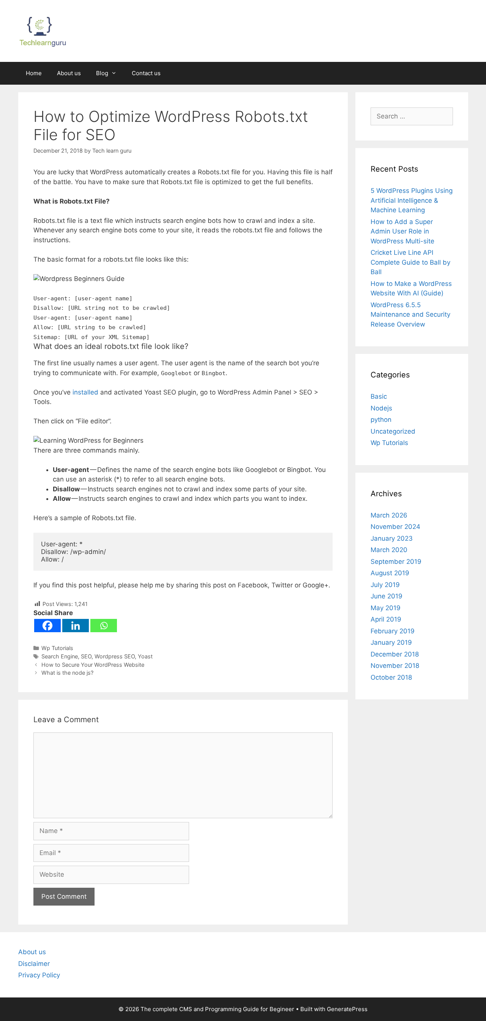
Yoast (145, 656)
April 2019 (386, 619)
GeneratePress (347, 1009)
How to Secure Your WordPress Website (92, 664)
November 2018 (395, 665)
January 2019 (391, 642)
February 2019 (393, 631)
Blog (102, 73)
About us (69, 73)
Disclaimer (34, 963)
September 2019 (396, 561)
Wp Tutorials (57, 648)
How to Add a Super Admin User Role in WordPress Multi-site (402, 231)
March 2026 (389, 515)
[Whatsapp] (103, 625)
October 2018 (391, 677)
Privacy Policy (39, 975)
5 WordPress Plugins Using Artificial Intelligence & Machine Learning (412, 200)
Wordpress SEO (115, 656)
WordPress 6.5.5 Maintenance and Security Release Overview (410, 314)
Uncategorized (393, 431)
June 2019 (386, 596)
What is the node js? (67, 672)
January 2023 (392, 538)
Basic (379, 396)
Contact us (146, 73)
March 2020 (389, 550)
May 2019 (386, 608)
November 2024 (395, 526)
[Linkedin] (75, 625)
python (381, 419)
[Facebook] (47, 625)
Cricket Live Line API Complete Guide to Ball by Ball (410, 262)
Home (34, 73)
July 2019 (385, 585)
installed (85, 392)
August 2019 (390, 573)
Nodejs (381, 408)
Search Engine (59, 656)
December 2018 (395, 654)
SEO (86, 656)
